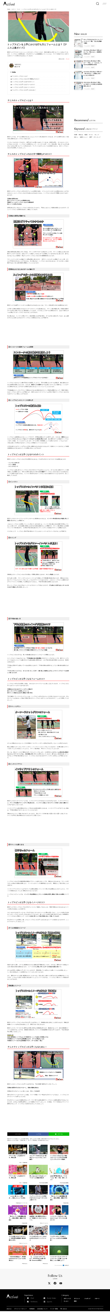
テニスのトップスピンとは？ (20, 76)
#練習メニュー (84, 137)
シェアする (38, 1134)
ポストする (17, 1134)
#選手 (90, 137)
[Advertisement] (24, 333)
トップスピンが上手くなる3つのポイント (23, 81)
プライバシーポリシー (20, 1308)
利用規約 (32, 1308)
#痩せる (81, 134)
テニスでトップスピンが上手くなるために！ (24, 90)
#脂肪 (85, 134)
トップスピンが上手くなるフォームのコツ (23, 84)
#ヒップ (97, 134)
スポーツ (97, 1298)
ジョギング (87, 1298)
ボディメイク (67, 1298)
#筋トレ (76, 137)
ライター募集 (54, 1308)
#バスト (91, 134)
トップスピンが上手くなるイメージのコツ (23, 87)
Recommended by (59, 1265)
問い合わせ (63, 1308)
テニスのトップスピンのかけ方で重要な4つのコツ (25, 79)
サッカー (66, 1301)
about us (9, 1308)
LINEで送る (60, 1134)
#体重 (75, 134)
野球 (75, 1301)
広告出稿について (42, 1308)
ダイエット (77, 1298)
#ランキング (97, 137)
